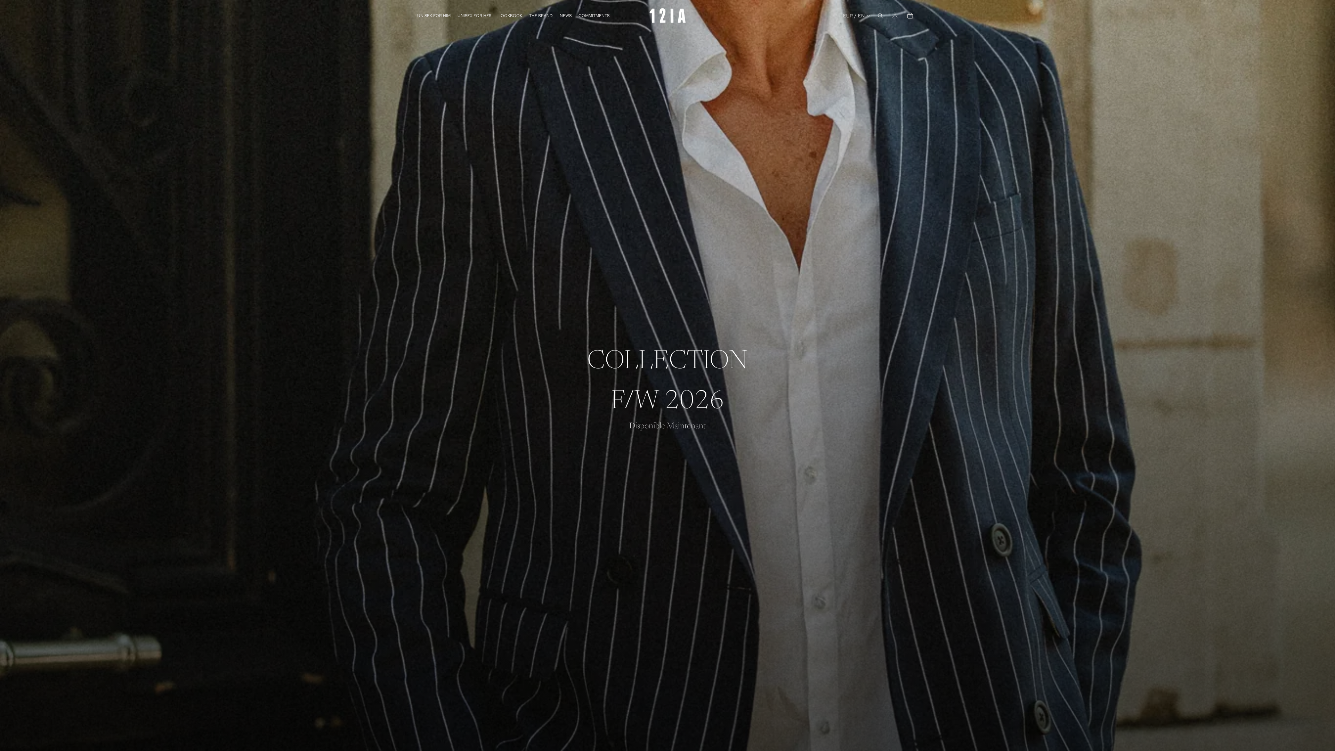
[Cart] (910, 15)
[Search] (880, 15)
